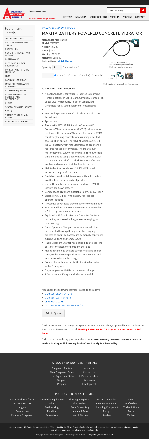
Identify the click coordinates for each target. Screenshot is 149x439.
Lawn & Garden (79, 415)
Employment (89, 384)
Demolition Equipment (51, 399)
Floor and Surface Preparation (15, 64)
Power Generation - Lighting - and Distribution (15, 97)
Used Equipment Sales (62, 376)
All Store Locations (89, 376)
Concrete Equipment (22, 415)
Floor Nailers (80, 403)
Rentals (67, 17)
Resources (89, 380)
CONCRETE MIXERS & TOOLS (58, 28)
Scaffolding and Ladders (18, 107)
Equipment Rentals (61, 368)
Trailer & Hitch (131, 407)
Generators (52, 415)
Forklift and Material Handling (17, 71)
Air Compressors (22, 403)
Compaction (11, 49)
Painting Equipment (107, 403)
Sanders (106, 415)
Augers (22, 407)
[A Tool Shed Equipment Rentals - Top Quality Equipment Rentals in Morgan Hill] (14, 17)
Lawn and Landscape (16, 80)
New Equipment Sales (62, 372)
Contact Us (89, 372)
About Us (89, 368)
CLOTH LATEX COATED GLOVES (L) (64, 305)
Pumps (8, 103)
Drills (51, 403)
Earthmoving (12, 59)
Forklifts (51, 411)
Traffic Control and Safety (16, 116)
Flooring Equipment (79, 399)
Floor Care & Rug (79, 407)
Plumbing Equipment (16, 90)
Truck (131, 411)
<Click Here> (64, 61)
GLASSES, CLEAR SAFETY (58, 293)
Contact (140, 17)
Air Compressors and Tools (16, 44)
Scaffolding (131, 403)
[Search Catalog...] (143, 10)
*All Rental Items (14, 38)
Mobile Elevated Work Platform (17, 85)
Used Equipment (98, 17)
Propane (127, 17)
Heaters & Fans (79, 411)
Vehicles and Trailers (17, 121)
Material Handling (106, 399)
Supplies (114, 17)
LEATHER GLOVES (55, 301)
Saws (131, 399)
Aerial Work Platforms (22, 399)
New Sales (80, 17)
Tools (8, 111)
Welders (131, 415)
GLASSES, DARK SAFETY (58, 297)
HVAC (7, 76)
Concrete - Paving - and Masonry (17, 54)
